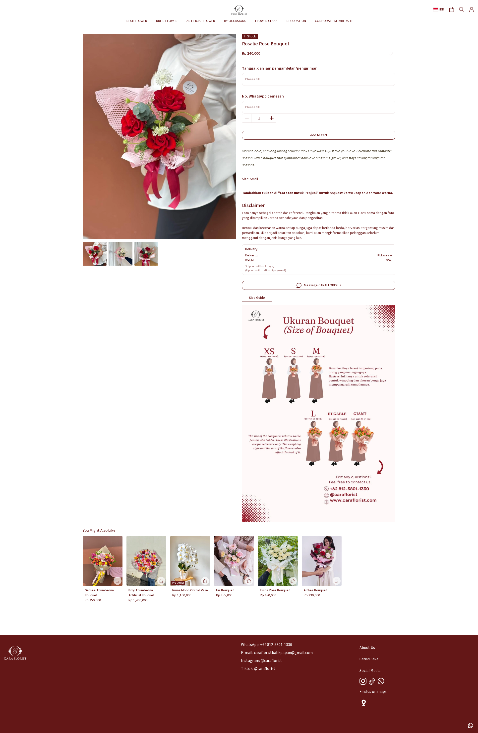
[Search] (461, 9)
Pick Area (383, 256)
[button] (451, 9)
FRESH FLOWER (136, 20)
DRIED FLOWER (167, 20)
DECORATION (296, 20)
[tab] (257, 298)
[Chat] (470, 725)
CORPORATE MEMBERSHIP (334, 20)
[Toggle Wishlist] (390, 53)
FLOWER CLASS (266, 20)
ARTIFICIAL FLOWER (200, 20)
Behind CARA (368, 659)
